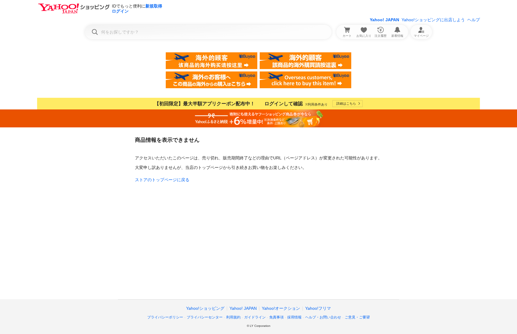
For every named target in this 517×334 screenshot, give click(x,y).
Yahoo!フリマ (318, 308)
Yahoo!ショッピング (205, 308)
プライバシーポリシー (165, 317)
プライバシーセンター (205, 317)
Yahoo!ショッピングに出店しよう (433, 19)
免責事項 (276, 317)
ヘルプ (473, 19)
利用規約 (233, 317)
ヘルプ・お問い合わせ (323, 317)
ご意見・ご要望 (357, 317)
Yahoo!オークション (281, 308)
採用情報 (294, 317)
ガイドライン (255, 317)
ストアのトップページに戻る (162, 179)
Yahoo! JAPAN (384, 19)
